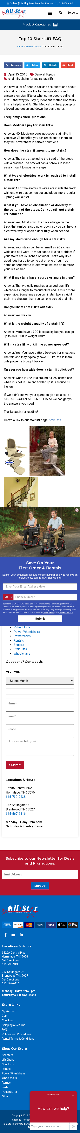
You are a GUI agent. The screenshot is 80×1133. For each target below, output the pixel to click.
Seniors (19, 645)
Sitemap (16, 1119)
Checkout (8, 1020)
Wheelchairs (22, 653)
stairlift (48, 79)
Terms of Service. (66, 612)
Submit (15, 765)
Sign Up (40, 885)
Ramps (6, 1082)
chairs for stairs (31, 79)
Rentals (19, 640)
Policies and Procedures (16, 1034)
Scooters (7, 1055)
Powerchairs (22, 636)
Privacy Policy (49, 612)
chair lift (13, 79)
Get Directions (10, 960)
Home (20, 46)
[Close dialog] (76, 510)
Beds (5, 1087)
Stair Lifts (20, 649)
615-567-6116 (16, 814)
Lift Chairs (8, 1059)
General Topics (33, 46)
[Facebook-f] (5, 934)
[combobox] (8, 597)
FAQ (4, 1029)
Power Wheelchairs (27, 632)
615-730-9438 (16, 797)
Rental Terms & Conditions (18, 1038)
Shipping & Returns (13, 1025)
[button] (50, 13)
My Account (9, 1011)
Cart (4, 1015)
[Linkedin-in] (21, 934)
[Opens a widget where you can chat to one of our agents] (53, 1111)
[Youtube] (13, 934)
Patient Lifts (22, 627)
